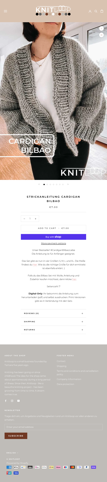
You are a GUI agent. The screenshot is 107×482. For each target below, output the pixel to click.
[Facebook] (6, 400)
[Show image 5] (56, 184)
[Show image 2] (47, 184)
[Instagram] (12, 400)
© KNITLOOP (13, 459)
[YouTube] (18, 400)
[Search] (96, 11)
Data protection (65, 384)
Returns (29, 330)
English (11, 453)
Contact (61, 361)
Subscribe (15, 436)
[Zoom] (101, 28)
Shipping (29, 322)
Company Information (69, 379)
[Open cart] (102, 11)
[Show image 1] (44, 184)
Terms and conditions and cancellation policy (77, 373)
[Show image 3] (50, 184)
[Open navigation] (5, 11)
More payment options (53, 243)
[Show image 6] (59, 184)
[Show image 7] (63, 184)
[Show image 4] (53, 184)
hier (35, 264)
